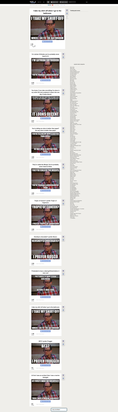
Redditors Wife (72, 173)
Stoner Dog (72, 204)
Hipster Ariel (72, 125)
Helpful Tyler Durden (73, 123)
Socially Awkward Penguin (74, 201)
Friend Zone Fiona (73, 112)
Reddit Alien (72, 172)
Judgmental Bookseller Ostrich (75, 145)
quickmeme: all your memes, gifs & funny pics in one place (33, 2)
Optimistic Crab (73, 159)
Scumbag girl (72, 186)
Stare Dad (72, 203)
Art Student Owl (73, 75)
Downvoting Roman (73, 98)
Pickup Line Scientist (74, 166)
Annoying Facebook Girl (74, 72)
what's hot (39, 2)
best (44, 2)
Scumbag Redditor (73, 188)
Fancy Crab (72, 106)
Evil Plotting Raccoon (74, 103)
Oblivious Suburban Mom (74, 156)
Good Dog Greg (73, 117)
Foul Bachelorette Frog (74, 111)
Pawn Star (72, 164)
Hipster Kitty (72, 131)
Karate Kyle (72, 146)
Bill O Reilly (72, 81)
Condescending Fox (73, 89)
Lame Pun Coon (73, 147)
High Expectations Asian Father (75, 124)
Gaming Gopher (73, 116)
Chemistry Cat (72, 87)
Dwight (71, 99)
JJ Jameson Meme (73, 143)
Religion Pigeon (73, 176)
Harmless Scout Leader (74, 121)
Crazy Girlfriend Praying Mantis (75, 92)
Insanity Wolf (72, 140)
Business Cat (72, 82)
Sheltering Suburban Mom (74, 196)
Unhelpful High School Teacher (75, 213)
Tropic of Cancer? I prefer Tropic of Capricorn (45, 202)
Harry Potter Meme (73, 132)
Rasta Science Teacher (74, 171)
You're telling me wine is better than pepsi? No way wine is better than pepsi (45, 129)
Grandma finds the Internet (75, 119)
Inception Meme (73, 138)
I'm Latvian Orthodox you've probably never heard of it (45, 55)
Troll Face (72, 212)
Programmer (72, 169)
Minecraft (71, 151)
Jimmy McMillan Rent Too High (75, 142)
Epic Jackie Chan (73, 102)
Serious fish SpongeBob (74, 191)
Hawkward (72, 122)
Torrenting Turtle (73, 211)
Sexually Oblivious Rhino (74, 192)
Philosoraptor (72, 165)
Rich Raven (72, 177)
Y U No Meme (72, 218)
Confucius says (73, 90)
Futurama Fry (72, 113)
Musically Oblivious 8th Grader (75, 155)
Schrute (71, 181)
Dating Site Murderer (73, 96)
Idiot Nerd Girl (72, 136)
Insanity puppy (72, 139)
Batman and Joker (73, 78)
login (87, 2)
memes (61, 5)
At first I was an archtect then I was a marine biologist (45, 376)
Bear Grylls (72, 80)
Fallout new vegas (73, 104)
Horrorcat (71, 135)
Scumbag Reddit (73, 187)
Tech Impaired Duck (73, 207)
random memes (48, 2)
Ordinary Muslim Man (74, 160)
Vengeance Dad (73, 214)
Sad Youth (72, 179)
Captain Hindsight (73, 85)
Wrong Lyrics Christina (74, 215)
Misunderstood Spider (74, 153)
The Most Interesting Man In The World (77, 208)
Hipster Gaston (72, 129)
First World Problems (74, 108)
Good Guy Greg (73, 118)
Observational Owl (73, 157)
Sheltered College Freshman (75, 193)
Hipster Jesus (72, 130)
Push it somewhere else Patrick (75, 170)
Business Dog (72, 83)
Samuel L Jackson (73, 180)
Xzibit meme (72, 217)
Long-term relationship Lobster (75, 150)
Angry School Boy (73, 70)
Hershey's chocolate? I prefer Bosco (45, 237)
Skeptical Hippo (73, 197)
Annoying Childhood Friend (75, 71)
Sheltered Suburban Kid (74, 194)
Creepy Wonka (72, 95)
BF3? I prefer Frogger (45, 341)
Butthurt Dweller (73, 84)
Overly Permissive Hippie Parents (76, 162)
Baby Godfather (73, 76)
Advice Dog (72, 67)
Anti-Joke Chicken (73, 74)
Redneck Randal (73, 174)
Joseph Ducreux (73, 144)
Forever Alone (72, 109)
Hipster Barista (72, 126)
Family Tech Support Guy (74, 105)
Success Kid (72, 205)
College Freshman (73, 88)
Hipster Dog (72, 128)
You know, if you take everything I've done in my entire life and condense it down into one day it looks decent (45, 92)
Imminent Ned (72, 137)
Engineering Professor (74, 101)
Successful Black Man (74, 206)
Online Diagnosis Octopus (74, 158)
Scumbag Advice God (74, 184)
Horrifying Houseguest (74, 133)
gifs (64, 5)
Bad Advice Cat (73, 77)
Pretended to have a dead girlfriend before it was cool (45, 272)
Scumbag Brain (73, 185)
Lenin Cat (71, 149)
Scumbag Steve (73, 190)
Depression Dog (73, 97)
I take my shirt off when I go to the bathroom (45, 307)
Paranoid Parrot (73, 163)
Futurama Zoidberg (73, 115)
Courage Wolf (72, 91)
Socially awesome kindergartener (76, 200)
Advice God (72, 68)
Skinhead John (72, 198)
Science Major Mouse (74, 183)
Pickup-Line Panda (73, 167)
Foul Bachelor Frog (73, 110)
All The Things (72, 69)
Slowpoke (72, 199)
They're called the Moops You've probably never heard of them (45, 165)
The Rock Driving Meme (74, 210)
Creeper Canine (73, 94)
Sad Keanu (72, 178)
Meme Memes (72, 152)
